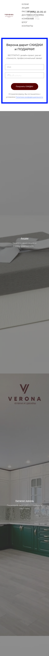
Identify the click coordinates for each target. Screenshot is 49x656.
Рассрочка (28, 11)
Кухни (25, 4)
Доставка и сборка (33, 15)
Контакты (27, 26)
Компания (28, 18)
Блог (24, 22)
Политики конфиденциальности (29, 97)
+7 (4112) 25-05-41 (36, 12)
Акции (25, 8)
